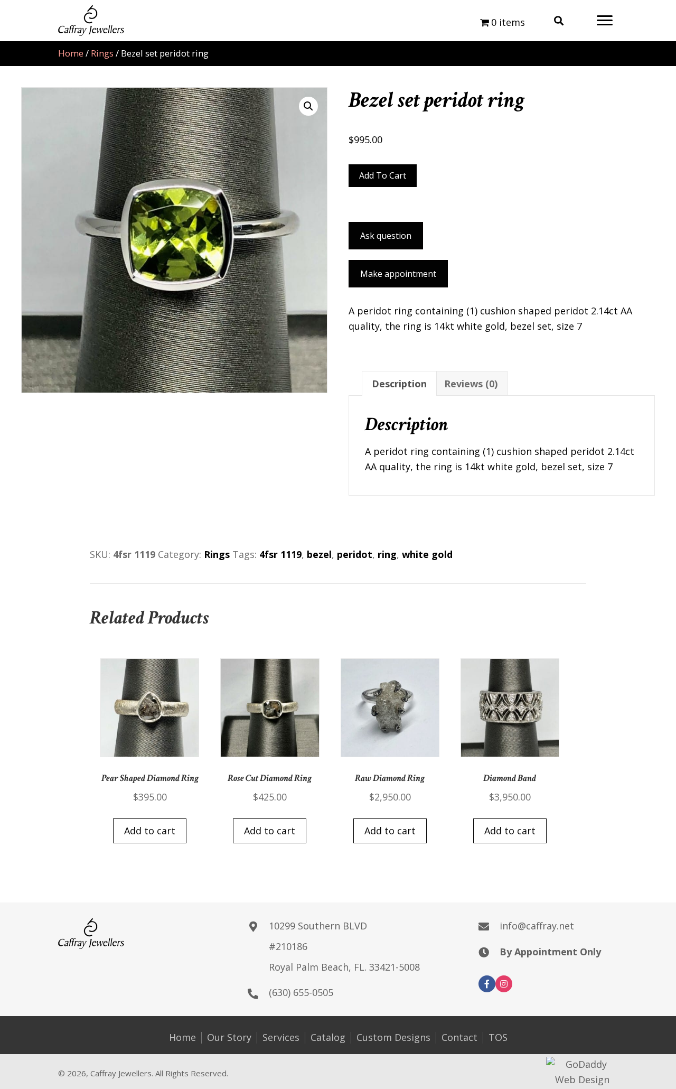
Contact (459, 1038)
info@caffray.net (537, 925)
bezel (319, 554)
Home (70, 53)
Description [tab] (399, 383)
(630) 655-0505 (301, 992)
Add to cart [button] (149, 830)
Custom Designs (393, 1038)
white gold (427, 554)
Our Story (229, 1038)
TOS (498, 1038)
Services (280, 1038)
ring (387, 554)
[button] (605, 21)
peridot (354, 554)
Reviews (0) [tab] (470, 383)
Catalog (328, 1038)
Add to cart (382, 175)
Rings (102, 53)
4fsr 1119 (280, 554)
